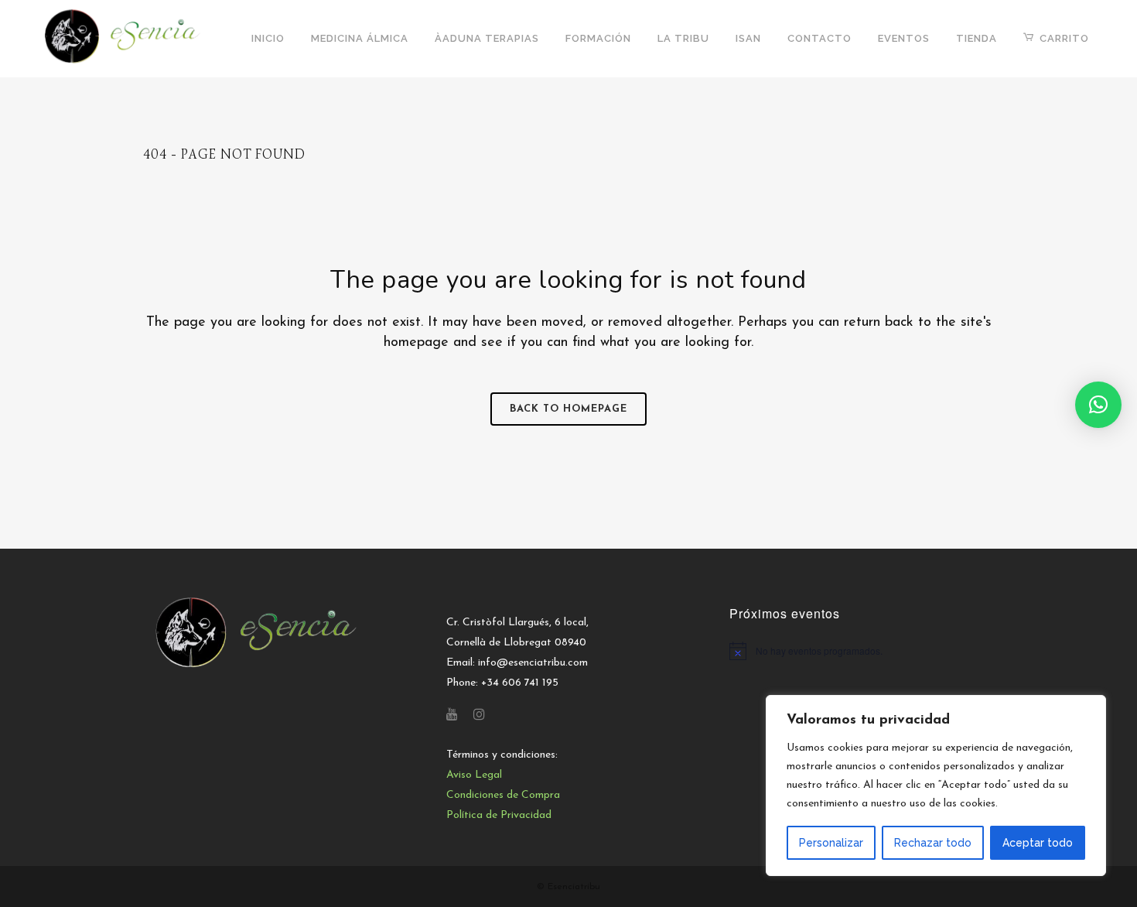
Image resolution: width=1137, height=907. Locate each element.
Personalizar (831, 843)
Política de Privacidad (498, 815)
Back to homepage (568, 409)
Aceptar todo (1037, 843)
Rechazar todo (932, 843)
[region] (936, 785)
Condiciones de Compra (503, 795)
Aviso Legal (474, 775)
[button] (1098, 405)
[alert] (861, 651)
